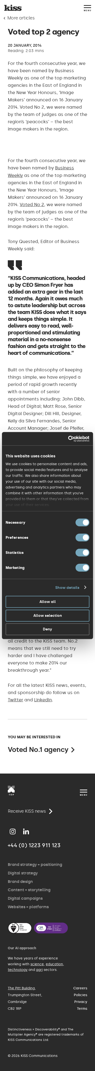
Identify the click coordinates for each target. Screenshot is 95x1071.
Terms (82, 1009)
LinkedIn (43, 700)
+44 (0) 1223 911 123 (34, 845)
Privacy (80, 1002)
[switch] (82, 537)
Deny (47, 629)
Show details (67, 587)
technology (18, 970)
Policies (80, 995)
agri (39, 970)
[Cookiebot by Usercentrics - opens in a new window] (68, 438)
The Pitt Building (21, 988)
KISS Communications (13, 8)
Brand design (20, 881)
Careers (80, 988)
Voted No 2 (32, 204)
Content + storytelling (29, 890)
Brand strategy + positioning (35, 864)
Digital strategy (23, 873)
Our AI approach (22, 948)
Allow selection (47, 615)
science (37, 964)
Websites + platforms (28, 907)
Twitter (15, 700)
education (54, 964)
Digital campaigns (25, 898)
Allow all (47, 602)
